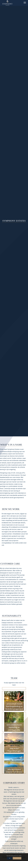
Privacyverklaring (17, 858)
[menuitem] (24, 2)
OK (9, 858)
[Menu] (24, 2)
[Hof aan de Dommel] (11, 3)
